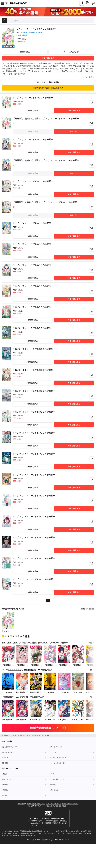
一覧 (90, 643)
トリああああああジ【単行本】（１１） (8, 692)
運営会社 (21, 804)
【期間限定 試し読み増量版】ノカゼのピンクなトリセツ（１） (22, 665)
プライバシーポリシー (53, 804)
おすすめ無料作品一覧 (57, 763)
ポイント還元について (57, 779)
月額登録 (5, 785)
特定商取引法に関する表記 (36, 804)
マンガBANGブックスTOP (11, 747)
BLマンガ (5, 758)
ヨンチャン (24, 32)
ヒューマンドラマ (24, 736)
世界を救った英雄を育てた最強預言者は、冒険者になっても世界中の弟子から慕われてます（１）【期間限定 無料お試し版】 (64, 719)
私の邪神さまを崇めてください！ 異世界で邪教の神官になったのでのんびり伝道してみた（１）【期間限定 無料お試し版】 (36, 719)
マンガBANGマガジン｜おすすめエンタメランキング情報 (47, 806)
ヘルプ (52, 774)
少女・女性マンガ (8, 752)
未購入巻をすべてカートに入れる (46, 88)
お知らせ (5, 774)
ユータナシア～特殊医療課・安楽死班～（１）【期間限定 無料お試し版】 (78, 692)
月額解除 (53, 785)
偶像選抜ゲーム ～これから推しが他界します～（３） (8, 719)
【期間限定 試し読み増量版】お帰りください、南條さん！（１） (50, 665)
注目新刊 (5, 763)
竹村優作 (32, 32)
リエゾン (5, 631)
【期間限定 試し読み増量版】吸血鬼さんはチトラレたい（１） (64, 665)
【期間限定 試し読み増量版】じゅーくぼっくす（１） (36, 665)
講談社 (24, 35)
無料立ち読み (25, 52)
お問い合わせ (54, 790)
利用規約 (5, 790)
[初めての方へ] (81, 3)
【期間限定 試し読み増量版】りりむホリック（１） (8, 665)
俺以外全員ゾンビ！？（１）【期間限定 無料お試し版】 (36, 692)
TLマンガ (53, 752)
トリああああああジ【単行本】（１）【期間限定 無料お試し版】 (50, 692)
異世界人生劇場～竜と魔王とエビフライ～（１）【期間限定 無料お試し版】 (78, 719)
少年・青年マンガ (56, 747)
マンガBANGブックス (8, 736)
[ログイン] (87, 3)
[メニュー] (3, 3)
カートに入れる (70, 52)
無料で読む (74, 131)
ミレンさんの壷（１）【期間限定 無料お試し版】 (64, 692)
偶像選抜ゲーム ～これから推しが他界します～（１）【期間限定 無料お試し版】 (22, 719)
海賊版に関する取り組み (70, 804)
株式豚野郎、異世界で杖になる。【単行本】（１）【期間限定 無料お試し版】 (22, 692)
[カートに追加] (91, 102)
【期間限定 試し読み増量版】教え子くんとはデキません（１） (78, 665)
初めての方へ (6, 779)
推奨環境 (5, 795)
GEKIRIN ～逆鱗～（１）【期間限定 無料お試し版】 (50, 719)
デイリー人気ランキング (58, 758)
